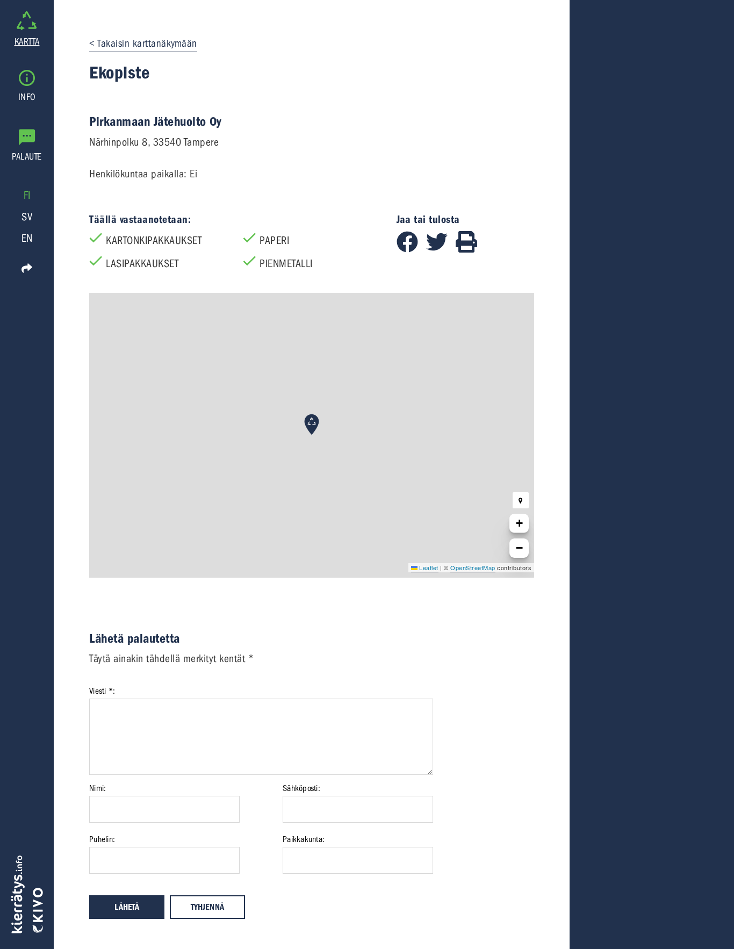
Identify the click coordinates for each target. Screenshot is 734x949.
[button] (311, 424)
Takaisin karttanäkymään (147, 43)
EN (27, 238)
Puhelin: (102, 839)
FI (27, 195)
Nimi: (97, 788)
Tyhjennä (207, 907)
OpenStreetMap (472, 567)
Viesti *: (102, 691)
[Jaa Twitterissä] (441, 249)
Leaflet (428, 567)
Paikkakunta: (304, 839)
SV (26, 217)
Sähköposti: (301, 788)
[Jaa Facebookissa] (411, 249)
